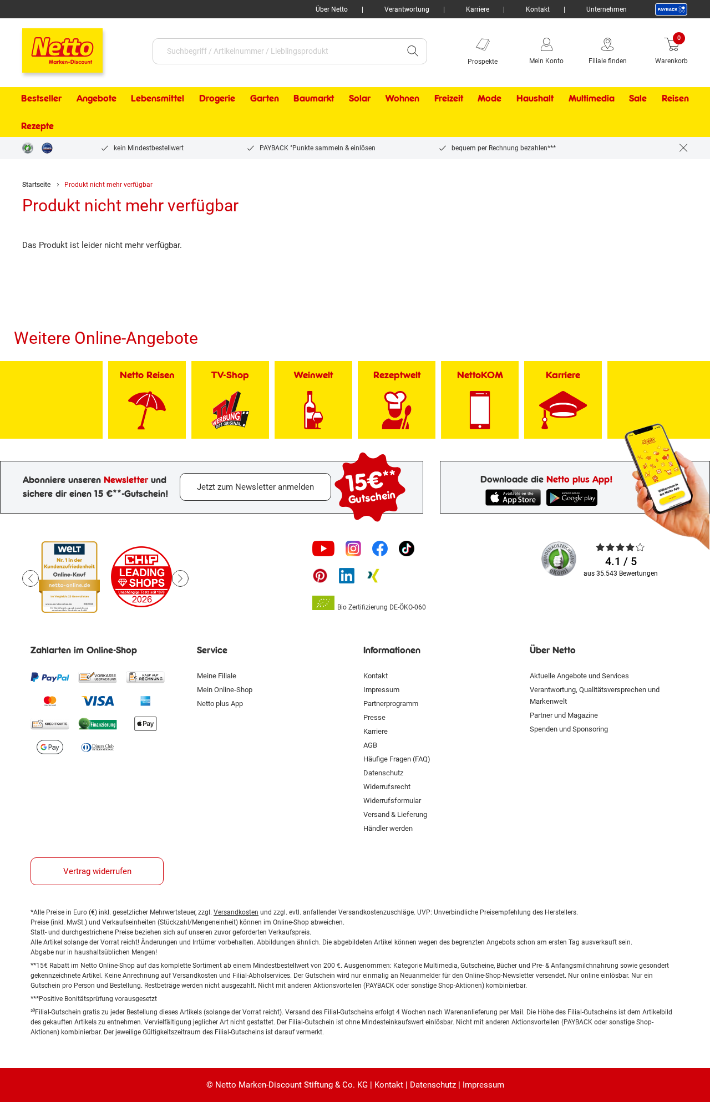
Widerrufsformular (392, 800)
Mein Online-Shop (224, 689)
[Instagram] (353, 548)
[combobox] (276, 51)
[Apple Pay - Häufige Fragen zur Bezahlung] (145, 723)
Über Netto (332, 9)
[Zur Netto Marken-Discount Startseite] (51, 45)
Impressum (381, 689)
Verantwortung (406, 9)
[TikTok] (406, 548)
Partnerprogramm (390, 703)
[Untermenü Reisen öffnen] (696, 98)
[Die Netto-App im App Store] (513, 497)
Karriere (477, 9)
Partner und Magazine (564, 715)
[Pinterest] (320, 575)
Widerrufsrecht (386, 787)
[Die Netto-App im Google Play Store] (574, 497)
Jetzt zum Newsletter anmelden (255, 487)
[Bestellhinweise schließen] (683, 148)
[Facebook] (380, 548)
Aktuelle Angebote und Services (579, 676)
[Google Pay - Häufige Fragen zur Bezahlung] (50, 747)
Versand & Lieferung (395, 814)
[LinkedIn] (346, 575)
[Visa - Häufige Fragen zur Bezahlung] (97, 700)
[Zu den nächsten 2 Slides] (180, 578)
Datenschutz (383, 773)
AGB (370, 745)
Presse (374, 717)
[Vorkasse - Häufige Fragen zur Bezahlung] (97, 677)
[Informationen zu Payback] (671, 9)
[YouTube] (323, 548)
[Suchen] (413, 51)
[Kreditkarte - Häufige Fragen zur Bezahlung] (50, 723)
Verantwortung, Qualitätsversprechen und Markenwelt (595, 695)
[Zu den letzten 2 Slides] (30, 578)
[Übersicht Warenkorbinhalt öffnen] (696, 51)
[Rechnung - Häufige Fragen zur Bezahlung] (145, 677)
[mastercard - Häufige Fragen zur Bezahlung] (50, 700)
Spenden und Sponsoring (569, 729)
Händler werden (388, 828)
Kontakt (538, 9)
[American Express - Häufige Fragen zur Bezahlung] (145, 700)
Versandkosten (236, 912)
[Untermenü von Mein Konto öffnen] (571, 51)
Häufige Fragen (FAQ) (396, 759)
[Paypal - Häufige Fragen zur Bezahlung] (50, 677)
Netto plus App (220, 703)
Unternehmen (606, 9)
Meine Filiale (216, 676)
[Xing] (373, 575)
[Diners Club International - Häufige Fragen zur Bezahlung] (97, 747)
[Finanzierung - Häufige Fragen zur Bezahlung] (97, 723)
